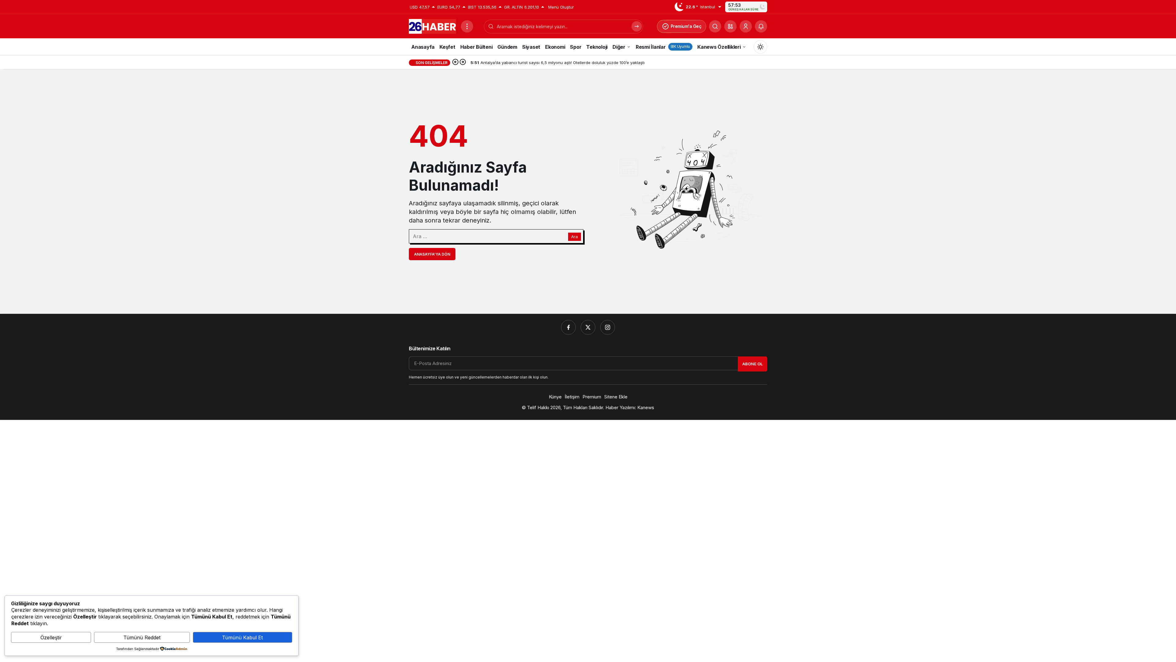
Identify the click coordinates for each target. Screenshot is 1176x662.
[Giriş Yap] (746, 26)
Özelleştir (51, 637)
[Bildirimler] (761, 26)
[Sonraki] (462, 62)
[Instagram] (607, 327)
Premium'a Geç (686, 26)
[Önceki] (455, 62)
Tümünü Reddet (141, 637)
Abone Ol (752, 363)
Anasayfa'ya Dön (432, 254)
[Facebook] (568, 327)
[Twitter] (588, 327)
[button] (730, 26)
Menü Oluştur (561, 7)
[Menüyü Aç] (467, 26)
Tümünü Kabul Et (242, 637)
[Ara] (715, 26)
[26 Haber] (432, 26)
